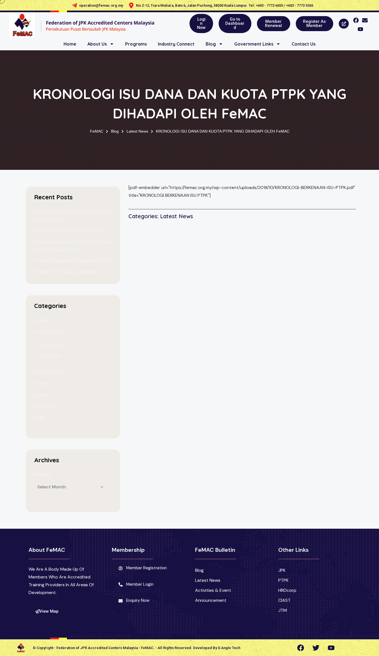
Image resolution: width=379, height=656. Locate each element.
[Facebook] (356, 20)
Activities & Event (50, 331)
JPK (281, 570)
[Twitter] (316, 648)
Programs (136, 44)
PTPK (39, 418)
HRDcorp (287, 590)
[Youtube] (360, 29)
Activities (42, 320)
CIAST (284, 600)
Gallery (40, 394)
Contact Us (303, 44)
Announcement (48, 372)
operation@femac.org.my (101, 5)
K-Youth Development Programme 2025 (70, 260)
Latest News (45, 406)
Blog (211, 44)
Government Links (253, 44)
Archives (42, 474)
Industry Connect (176, 44)
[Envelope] (364, 20)
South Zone (50, 356)
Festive (40, 383)
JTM (282, 610)
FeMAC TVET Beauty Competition (65, 271)
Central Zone (51, 344)
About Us (97, 44)
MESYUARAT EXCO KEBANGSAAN (68, 230)
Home (70, 44)
